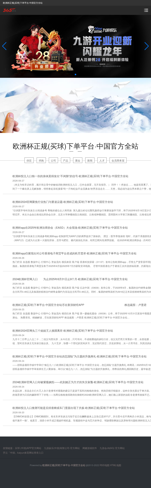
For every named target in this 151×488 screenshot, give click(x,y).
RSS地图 (104, 465)
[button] (146, 46)
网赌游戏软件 (89, 448)
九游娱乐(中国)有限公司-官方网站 (62, 448)
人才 (102, 160)
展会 (77, 160)
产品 (65, 160)
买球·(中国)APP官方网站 (28, 448)
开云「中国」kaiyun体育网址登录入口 (23, 452)
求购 (41, 160)
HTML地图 (115, 465)
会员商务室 (118, 160)
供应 (29, 160)
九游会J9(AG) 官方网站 (112, 448)
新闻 (89, 160)
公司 (53, 160)
